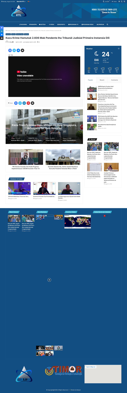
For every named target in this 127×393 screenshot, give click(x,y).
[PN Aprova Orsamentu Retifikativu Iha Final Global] (49, 348)
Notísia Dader (20, 34)
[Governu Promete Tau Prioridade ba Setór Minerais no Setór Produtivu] (44, 188)
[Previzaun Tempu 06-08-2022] (49, 280)
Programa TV (73, 24)
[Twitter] (14, 50)
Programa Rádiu (88, 24)
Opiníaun (101, 24)
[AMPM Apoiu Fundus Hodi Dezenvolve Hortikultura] (92, 89)
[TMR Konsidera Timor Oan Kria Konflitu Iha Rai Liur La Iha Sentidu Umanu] (40, 217)
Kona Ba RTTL (21, 1)
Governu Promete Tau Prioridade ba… (44, 196)
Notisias (26, 34)
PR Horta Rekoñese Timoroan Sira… (18, 196)
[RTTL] (63, 10)
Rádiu (52, 24)
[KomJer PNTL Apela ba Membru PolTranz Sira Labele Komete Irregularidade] (94, 146)
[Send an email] (12, 42)
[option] (44, 126)
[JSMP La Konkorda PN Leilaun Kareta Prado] (58, 348)
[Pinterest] (28, 103)
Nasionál (24, 24)
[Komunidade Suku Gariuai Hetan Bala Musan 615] (40, 353)
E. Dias (10, 42)
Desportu (62, 24)
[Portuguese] (29, 1)
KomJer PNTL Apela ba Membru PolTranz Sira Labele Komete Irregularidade (44, 127)
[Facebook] (10, 50)
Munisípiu (33, 24)
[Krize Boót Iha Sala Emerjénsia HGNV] (92, 127)
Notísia (43, 24)
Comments (114, 80)
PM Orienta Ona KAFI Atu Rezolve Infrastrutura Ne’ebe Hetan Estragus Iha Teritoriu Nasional (107, 118)
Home (8, 30)
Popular (90, 80)
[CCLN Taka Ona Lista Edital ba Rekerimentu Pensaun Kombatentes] (94, 167)
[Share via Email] (22, 50)
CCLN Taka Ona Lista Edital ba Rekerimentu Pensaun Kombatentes (93, 174)
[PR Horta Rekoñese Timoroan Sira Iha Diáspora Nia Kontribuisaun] (19, 188)
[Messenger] (18, 50)
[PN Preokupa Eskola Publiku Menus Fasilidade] (58, 217)
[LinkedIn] (24, 103)
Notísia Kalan (44, 118)
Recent (102, 80)
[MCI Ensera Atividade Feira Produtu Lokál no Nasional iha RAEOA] (40, 348)
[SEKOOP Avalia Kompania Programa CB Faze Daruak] (49, 353)
